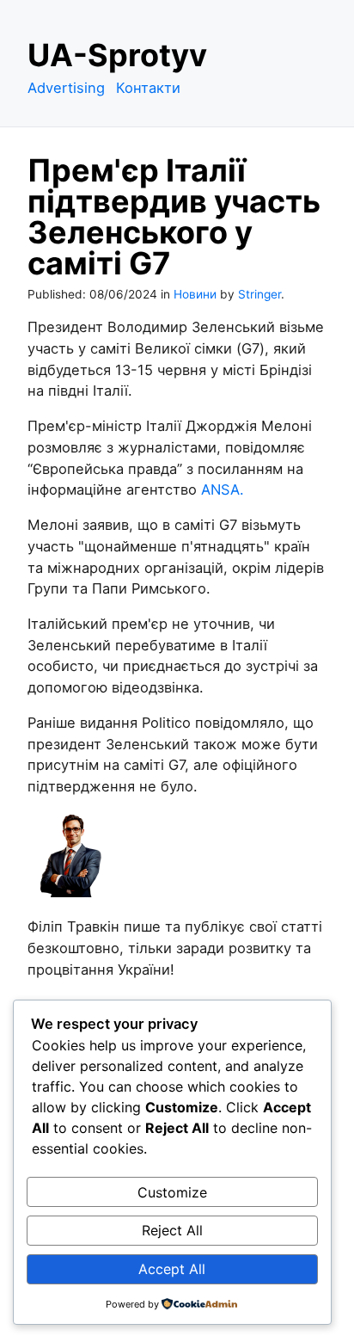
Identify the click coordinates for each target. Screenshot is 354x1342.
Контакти (148, 87)
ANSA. (222, 489)
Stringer (259, 294)
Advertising (66, 87)
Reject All (172, 1230)
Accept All (171, 1268)
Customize (172, 1192)
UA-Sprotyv (117, 55)
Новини (195, 294)
